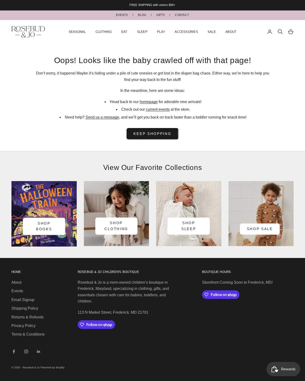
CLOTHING (104, 31)
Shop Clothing (116, 226)
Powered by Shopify (53, 367)
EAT (124, 31)
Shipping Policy (24, 308)
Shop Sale (260, 229)
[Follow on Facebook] (13, 351)
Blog (142, 15)
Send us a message (102, 117)
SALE (212, 31)
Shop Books (44, 226)
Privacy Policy (23, 326)
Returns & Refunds (27, 317)
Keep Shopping (152, 134)
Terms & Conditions (28, 334)
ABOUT (230, 31)
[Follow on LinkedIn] (38, 351)
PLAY (161, 31)
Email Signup (22, 300)
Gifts (160, 15)
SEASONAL (77, 31)
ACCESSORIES (186, 31)
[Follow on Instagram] (26, 351)
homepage (149, 102)
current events (158, 109)
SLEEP (142, 31)
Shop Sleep (188, 226)
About (16, 282)
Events (122, 15)
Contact (182, 15)
